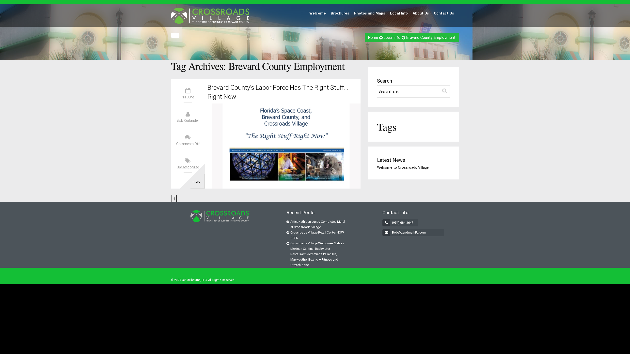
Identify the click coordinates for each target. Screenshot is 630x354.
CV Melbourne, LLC (194, 280)
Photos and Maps (369, 13)
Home (373, 37)
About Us (421, 13)
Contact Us (444, 13)
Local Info (399, 13)
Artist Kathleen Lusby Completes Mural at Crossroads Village (317, 224)
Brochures (340, 13)
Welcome (317, 13)
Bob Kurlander (188, 120)
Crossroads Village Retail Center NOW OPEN (317, 235)
